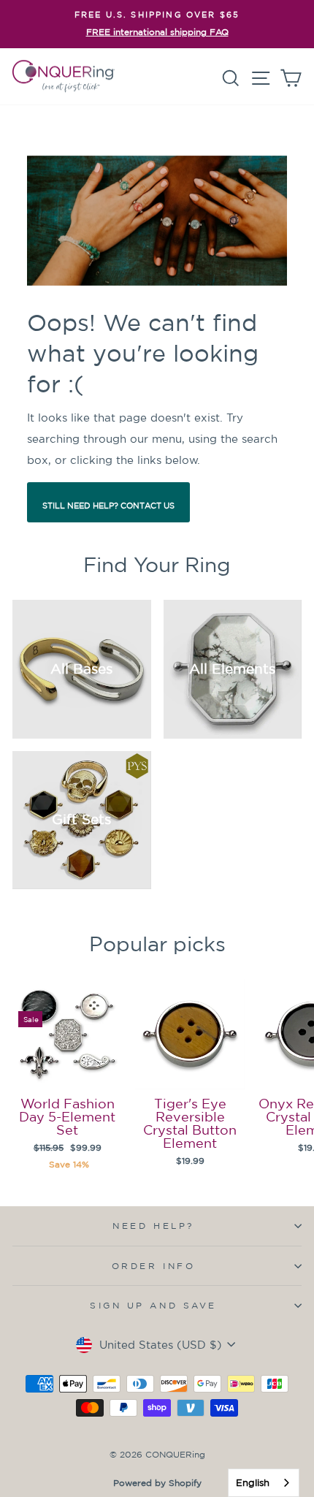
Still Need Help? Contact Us (108, 505)
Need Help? (153, 1225)
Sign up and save (153, 1305)
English (252, 1482)
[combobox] (263, 1483)
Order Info (153, 1266)
